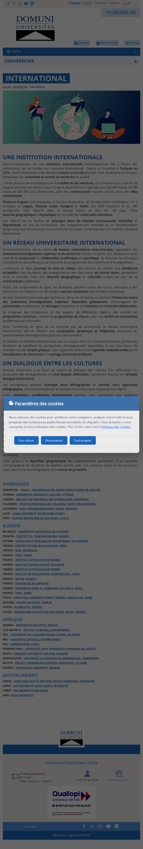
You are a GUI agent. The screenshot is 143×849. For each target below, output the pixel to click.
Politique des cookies (115, 427)
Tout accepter (82, 440)
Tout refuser (26, 440)
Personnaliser (54, 440)
